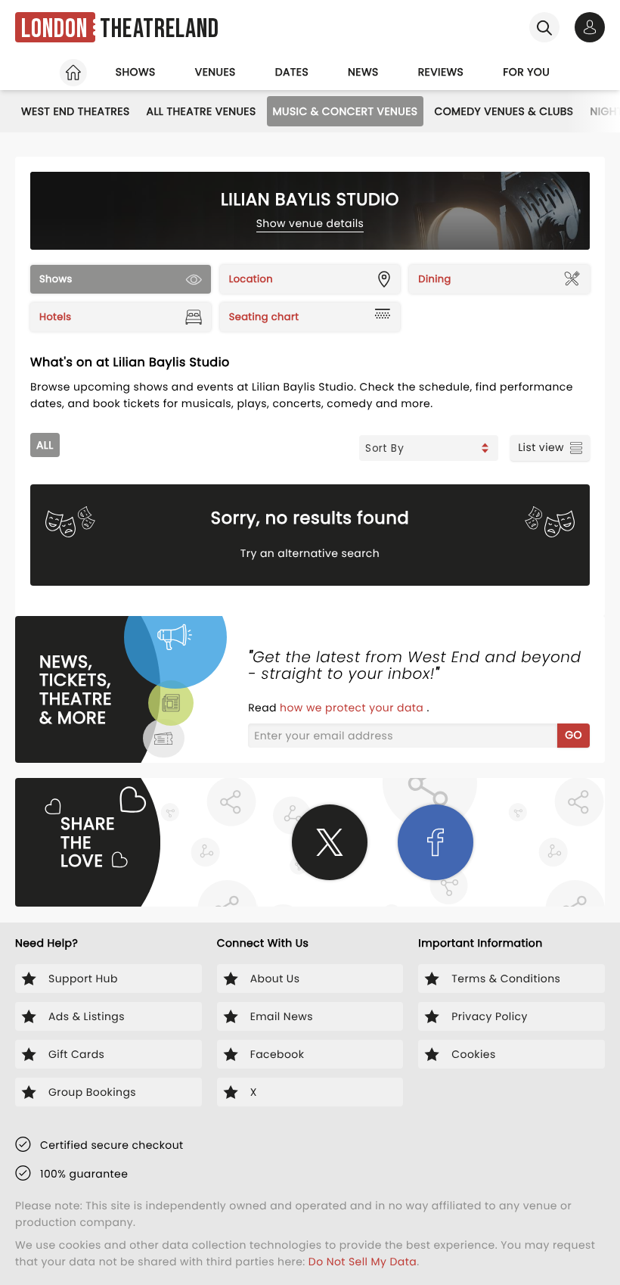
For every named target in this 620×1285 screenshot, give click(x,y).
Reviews (441, 71)
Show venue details (310, 223)
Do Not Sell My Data (362, 1261)
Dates (291, 71)
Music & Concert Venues (345, 111)
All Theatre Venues (201, 111)
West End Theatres (75, 111)
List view (541, 447)
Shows (136, 71)
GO (573, 734)
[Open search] (544, 27)
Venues (215, 71)
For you (526, 71)
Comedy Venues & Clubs (503, 111)
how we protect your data (353, 707)
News (363, 71)
